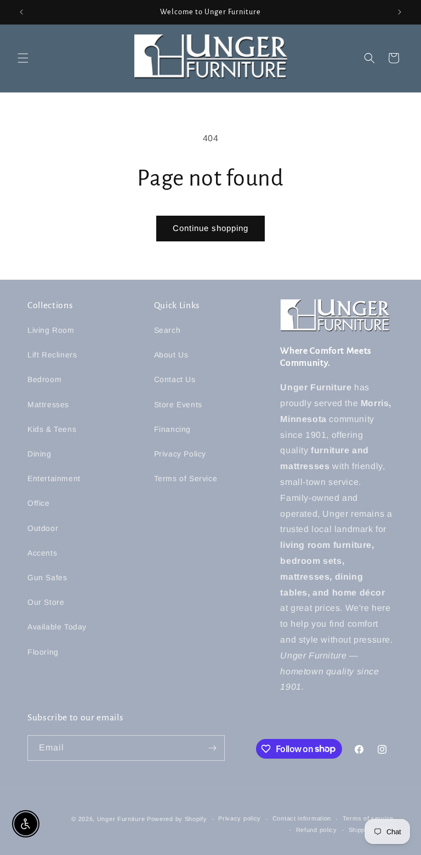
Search (167, 330)
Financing (172, 429)
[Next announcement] (400, 12)
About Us (171, 354)
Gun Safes (47, 577)
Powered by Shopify (177, 819)
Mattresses (48, 404)
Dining (39, 453)
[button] (23, 58)
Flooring (43, 652)
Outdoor (42, 528)
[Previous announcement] (21, 12)
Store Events (178, 404)
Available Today (57, 626)
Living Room (51, 330)
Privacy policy (239, 818)
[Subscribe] (212, 748)
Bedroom (44, 379)
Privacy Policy (180, 453)
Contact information (301, 818)
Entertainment (54, 478)
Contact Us (175, 379)
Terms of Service (186, 478)
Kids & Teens (51, 429)
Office (38, 503)
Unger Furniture (121, 819)
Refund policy (316, 830)
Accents (42, 552)
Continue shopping (210, 228)
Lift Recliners (52, 354)
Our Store (45, 602)
